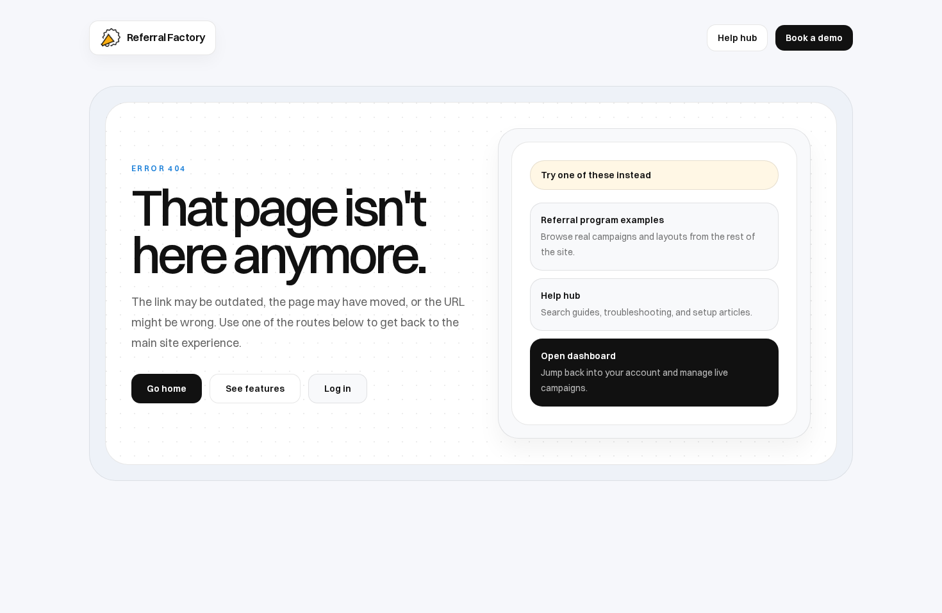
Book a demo (814, 38)
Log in (337, 388)
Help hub (737, 38)
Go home (166, 388)
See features (255, 388)
